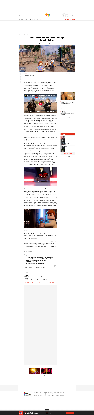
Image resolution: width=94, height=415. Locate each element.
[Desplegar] (47, 409)
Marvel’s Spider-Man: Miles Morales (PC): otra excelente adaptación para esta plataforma (34, 376)
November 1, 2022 (41, 267)
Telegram (20, 82)
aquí (56, 137)
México (70, 15)
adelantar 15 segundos (50, 413)
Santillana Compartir (50, 392)
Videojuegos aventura (42, 282)
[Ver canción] (63, 137)
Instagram (46, 383)
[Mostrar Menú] (20, 15)
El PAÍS (35, 392)
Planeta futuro (60, 393)
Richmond (35, 395)
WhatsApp (20, 79)
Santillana (45, 392)
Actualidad (26, 19)
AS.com (57, 392)
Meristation (62, 395)
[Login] (74, 15)
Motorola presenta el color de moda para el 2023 (46, 376)
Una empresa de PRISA (27, 393)
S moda (53, 395)
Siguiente (52, 413)
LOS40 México (47, 15)
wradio (45, 393)
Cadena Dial (53, 393)
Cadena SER (54, 392)
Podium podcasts (45, 395)
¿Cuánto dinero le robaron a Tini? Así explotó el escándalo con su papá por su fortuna (67, 108)
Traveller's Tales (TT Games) (51, 282)
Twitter (20, 77)
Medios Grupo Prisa (27, 395)
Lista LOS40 (21, 19)
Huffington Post (37, 393)
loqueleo (57, 395)
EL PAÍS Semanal (56, 393)
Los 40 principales (40, 392)
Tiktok (42, 383)
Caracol (64, 392)
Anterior (41, 413)
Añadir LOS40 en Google (30, 78)
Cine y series (39, 19)
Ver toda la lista (67, 153)
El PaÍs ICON (49, 395)
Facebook (20, 74)
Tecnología (26, 34)
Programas (33, 19)
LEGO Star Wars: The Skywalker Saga (33, 282)
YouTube (44, 383)
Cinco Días (49, 393)
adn (60, 392)
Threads (52, 383)
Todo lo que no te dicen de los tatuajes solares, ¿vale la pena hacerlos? (67, 103)
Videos (43, 19)
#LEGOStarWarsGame (32, 262)
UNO (42, 393)
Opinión (25, 282)
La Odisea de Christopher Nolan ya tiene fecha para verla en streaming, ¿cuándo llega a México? (68, 113)
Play (47, 413)
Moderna (40, 395)
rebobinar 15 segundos (43, 413)
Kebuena (64, 393)
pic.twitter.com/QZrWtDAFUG (35, 263)
